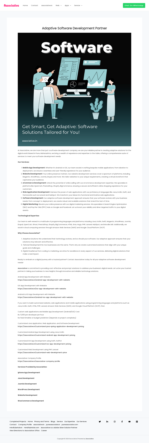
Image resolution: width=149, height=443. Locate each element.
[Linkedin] (107, 422)
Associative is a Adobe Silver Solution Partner (59, 427)
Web (57, 5)
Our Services (82, 421)
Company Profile (25, 424)
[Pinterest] (137, 422)
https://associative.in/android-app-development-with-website (44, 280)
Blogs (53, 421)
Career (44, 430)
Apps (67, 5)
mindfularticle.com (31, 427)
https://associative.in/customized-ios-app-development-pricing (44, 344)
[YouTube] (129, 422)
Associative (22, 268)
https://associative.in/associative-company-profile (39, 361)
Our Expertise (69, 421)
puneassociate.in (53, 424)
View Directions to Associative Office (24, 430)
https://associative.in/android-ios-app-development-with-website (45, 297)
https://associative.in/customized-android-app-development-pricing (46, 335)
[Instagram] (115, 422)
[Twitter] (100, 422)
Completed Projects (18, 421)
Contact (34, 5)
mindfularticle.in (16, 427)
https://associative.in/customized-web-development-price (42, 352)
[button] (60, 5)
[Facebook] (122, 422)
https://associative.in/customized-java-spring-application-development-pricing (51, 326)
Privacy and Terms (41, 421)
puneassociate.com (70, 424)
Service (77, 5)
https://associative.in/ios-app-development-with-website (42, 288)
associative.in (46, 5)
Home (25, 5)
